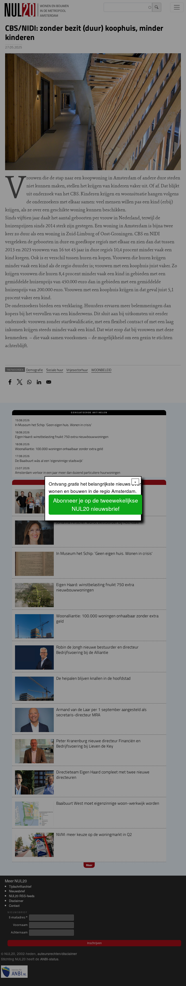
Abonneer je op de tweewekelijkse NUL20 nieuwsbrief (95, 504)
